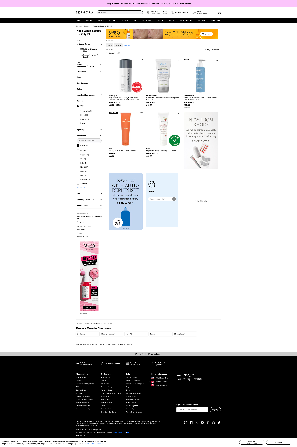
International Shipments (133, 393)
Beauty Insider (105, 377)
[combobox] (120, 12)
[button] (88, 66)
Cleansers (87, 26)
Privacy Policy (80, 432)
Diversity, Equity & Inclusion (84, 399)
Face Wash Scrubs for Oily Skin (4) (89, 217)
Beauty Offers (105, 399)
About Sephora (81, 377)
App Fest (89, 20)
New (78, 20)
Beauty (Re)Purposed (83, 406)
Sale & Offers (215, 20)
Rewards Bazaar (106, 402)
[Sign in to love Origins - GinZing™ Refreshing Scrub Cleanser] (141, 113)
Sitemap (109, 432)
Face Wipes (81, 229)
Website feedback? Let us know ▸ (148, 354)
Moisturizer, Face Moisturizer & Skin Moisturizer (107, 345)
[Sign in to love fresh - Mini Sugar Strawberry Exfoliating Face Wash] (179, 113)
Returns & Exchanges (133, 381)
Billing (128, 390)
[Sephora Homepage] (84, 12)
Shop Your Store (106, 409)
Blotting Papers (82, 237)
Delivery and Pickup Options (135, 384)
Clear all (127, 45)
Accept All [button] (278, 442)
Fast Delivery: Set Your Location (91, 56)
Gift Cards (201, 20)
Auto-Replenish (106, 396)
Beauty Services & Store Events (111, 393)
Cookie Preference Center (96, 443)
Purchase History (106, 387)
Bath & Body (146, 20)
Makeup (100, 20)
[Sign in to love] (217, 60)
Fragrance (124, 20)
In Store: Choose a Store (90, 50)
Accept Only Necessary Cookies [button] (251, 442)
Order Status (105, 384)
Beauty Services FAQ (132, 399)
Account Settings (106, 390)
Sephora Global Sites (83, 396)
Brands (171, 20)
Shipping (129, 387)
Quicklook (126, 91)
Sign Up (215, 410)
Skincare (112, 20)
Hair (135, 20)
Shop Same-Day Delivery (109, 412)
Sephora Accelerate (82, 402)
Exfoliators (80, 222)
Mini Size (160, 20)
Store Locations (131, 402)
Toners (79, 233)
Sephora (129, 345)
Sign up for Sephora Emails (187, 405)
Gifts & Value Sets (185, 20)
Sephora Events (81, 390)
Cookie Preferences (119, 432)
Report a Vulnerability (83, 409)
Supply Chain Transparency (85, 384)
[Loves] (214, 12)
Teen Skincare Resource (134, 412)
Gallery (103, 381)
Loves (103, 406)
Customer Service (131, 377)
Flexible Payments (132, 406)
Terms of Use (91, 432)
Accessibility (130, 409)
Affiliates (78, 387)
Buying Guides (131, 396)
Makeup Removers (84, 226)
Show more (81, 188)
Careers (78, 381)
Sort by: (212, 50)
